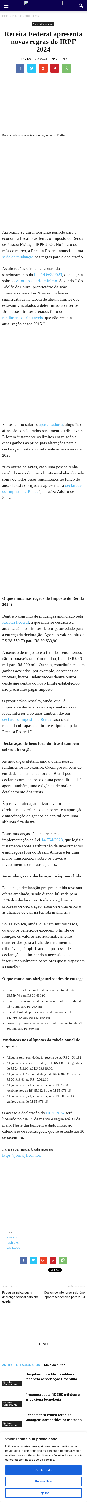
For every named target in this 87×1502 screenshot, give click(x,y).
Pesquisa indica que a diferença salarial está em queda (20, 1297)
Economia (12, 1237)
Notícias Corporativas (43, 23)
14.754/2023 (52, 839)
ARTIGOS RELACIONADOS (21, 1365)
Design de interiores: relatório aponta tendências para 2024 (64, 1295)
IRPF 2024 (55, 1112)
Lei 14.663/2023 (48, 274)
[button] (81, 5)
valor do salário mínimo (36, 280)
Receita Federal (15, 622)
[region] (43, 1467)
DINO (28, 58)
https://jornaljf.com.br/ (22, 1155)
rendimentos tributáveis (22, 317)
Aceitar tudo (43, 1470)
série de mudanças (18, 256)
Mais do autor (54, 1365)
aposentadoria (51, 424)
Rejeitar (43, 1493)
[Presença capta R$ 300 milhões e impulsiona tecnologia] (12, 1399)
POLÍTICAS (13, 1242)
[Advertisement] (43, 183)
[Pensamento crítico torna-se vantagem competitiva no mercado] (12, 1420)
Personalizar (43, 1481)
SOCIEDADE (13, 1248)
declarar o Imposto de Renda (26, 719)
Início (5, 16)
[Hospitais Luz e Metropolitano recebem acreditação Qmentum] (12, 1379)
